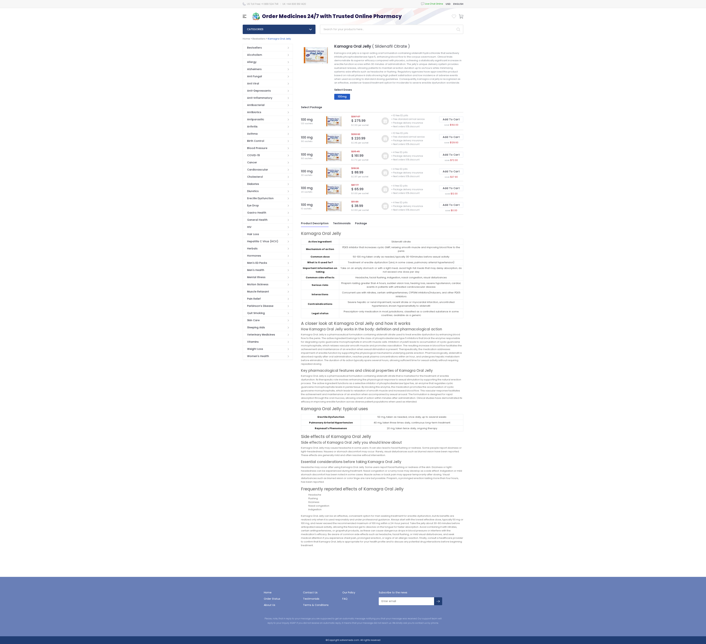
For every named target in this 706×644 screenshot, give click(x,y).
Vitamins (253, 342)
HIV (249, 227)
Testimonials (342, 223)
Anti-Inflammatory (259, 98)
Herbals (252, 248)
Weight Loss (255, 349)
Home (246, 38)
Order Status (272, 599)
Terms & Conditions (316, 605)
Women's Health (258, 356)
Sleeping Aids (256, 327)
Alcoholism (254, 55)
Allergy (251, 62)
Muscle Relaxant (258, 291)
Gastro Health (256, 212)
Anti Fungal (254, 76)
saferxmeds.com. (349, 640)
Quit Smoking (256, 313)
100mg (342, 96)
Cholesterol (255, 177)
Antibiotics (254, 112)
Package (361, 223)
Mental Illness (256, 277)
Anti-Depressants (259, 91)
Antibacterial (256, 105)
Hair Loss (253, 234)
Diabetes (253, 184)
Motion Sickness (257, 284)
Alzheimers (254, 69)
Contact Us (310, 592)
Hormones (254, 256)
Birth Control (255, 141)
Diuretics (253, 191)
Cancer (252, 162)
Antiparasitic (255, 119)
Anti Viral (253, 83)
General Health (257, 220)
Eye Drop (253, 205)
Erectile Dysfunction (260, 198)
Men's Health (255, 270)
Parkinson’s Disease (260, 306)
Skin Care (253, 320)
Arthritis (252, 126)
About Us (269, 605)
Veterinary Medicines (261, 334)
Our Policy (348, 592)
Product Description (315, 223)
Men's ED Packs (257, 263)
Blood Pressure (257, 148)
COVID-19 (253, 155)
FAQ (344, 599)
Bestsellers (258, 38)
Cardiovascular (257, 169)
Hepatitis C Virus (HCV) (262, 241)
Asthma (252, 134)
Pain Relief (254, 299)
